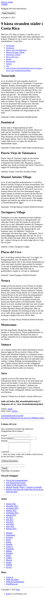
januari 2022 (11, 504)
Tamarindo (10, 45)
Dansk (8, 542)
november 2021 (12, 508)
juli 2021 (9, 517)
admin (10, 409)
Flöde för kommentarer (15, 582)
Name (4, 436)
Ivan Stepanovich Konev (16, 483)
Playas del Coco (12, 57)
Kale (18, 589)
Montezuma (10, 61)
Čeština (9, 558)
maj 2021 (9, 522)
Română (9, 553)
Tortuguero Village (13, 54)
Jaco (8, 66)
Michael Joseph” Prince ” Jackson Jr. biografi (24, 487)
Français (9, 546)
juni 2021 (10, 520)
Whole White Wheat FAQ (16, 485)
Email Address (7, 438)
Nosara (9, 59)
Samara (9, 64)
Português (10, 549)
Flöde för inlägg (12, 579)
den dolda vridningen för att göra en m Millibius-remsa (22, 418)
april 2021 (10, 524)
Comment (5, 452)
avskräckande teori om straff (12, 416)
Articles (14, 411)
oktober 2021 (11, 510)
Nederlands (10, 535)
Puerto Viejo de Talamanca (16, 50)
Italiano (9, 551)
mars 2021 (10, 526)
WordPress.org (12, 584)
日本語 (9, 565)
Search (4, 468)
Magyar (9, 560)
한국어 (9, 567)
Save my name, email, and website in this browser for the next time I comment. (22, 455)
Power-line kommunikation (17, 480)
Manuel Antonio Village (15, 52)
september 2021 (12, 513)
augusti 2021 (11, 515)
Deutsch (9, 533)
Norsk (8, 540)
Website (4, 441)
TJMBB (4, 4)
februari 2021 (11, 529)
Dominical (10, 48)
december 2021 (12, 506)
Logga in (9, 577)
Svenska (9, 537)
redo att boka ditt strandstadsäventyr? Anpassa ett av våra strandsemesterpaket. (24, 69)
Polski (8, 555)
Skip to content (7, 2)
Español (9, 544)
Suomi (8, 562)
